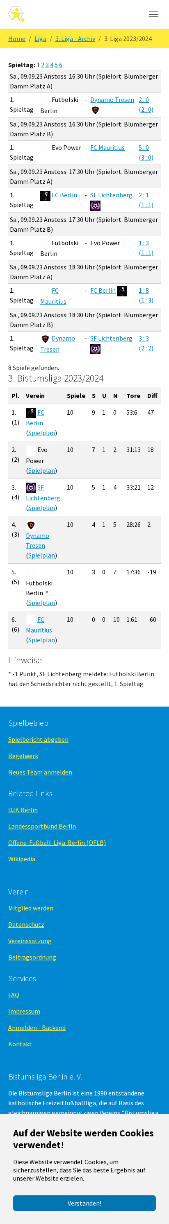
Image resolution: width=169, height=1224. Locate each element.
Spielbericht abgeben (38, 739)
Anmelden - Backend (37, 1027)
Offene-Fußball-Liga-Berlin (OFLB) (57, 842)
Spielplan (41, 433)
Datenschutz (26, 924)
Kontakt (20, 1044)
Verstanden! (84, 1203)
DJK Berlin (23, 810)
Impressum (24, 1011)
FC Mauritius (107, 147)
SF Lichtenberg (111, 195)
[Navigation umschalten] (154, 14)
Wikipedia (21, 859)
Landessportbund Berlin (42, 826)
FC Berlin (64, 195)
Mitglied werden (30, 908)
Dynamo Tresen (112, 99)
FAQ (13, 995)
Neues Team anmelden (40, 772)
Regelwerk (23, 756)
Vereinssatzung (30, 941)
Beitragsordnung (32, 957)
